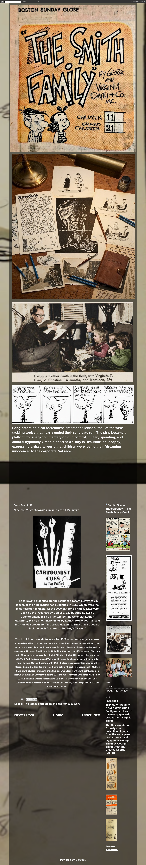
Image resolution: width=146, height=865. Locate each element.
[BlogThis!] (29, 699)
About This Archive (117, 690)
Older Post (91, 715)
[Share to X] (31, 699)
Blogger (80, 859)
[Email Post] (21, 699)
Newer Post (24, 715)
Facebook (112, 700)
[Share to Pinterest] (36, 699)
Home (58, 715)
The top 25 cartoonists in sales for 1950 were (52, 703)
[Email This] (27, 699)
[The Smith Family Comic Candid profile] (119, 512)
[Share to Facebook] (34, 699)
